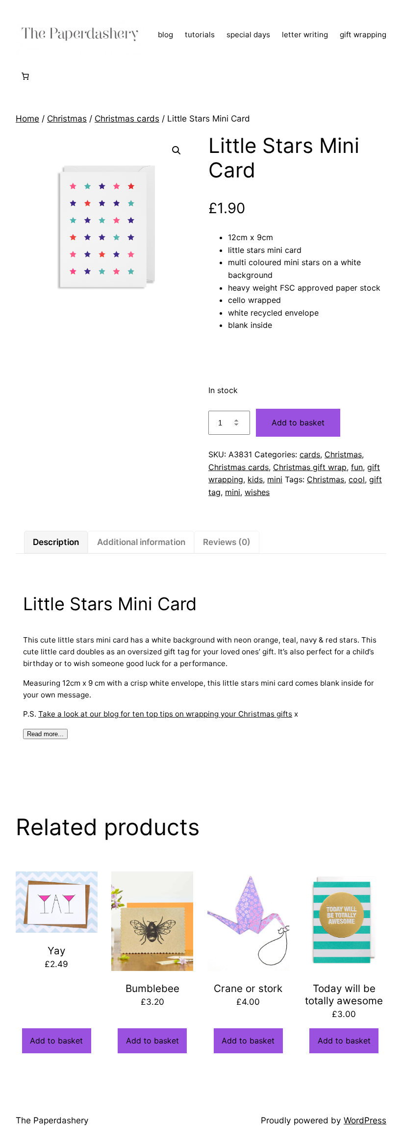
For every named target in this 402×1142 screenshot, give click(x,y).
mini (274, 479)
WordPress (365, 1120)
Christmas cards (127, 118)
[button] (176, 150)
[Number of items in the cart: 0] (25, 76)
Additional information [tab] (141, 542)
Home (27, 118)
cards (310, 454)
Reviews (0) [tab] (227, 542)
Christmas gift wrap (310, 467)
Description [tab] (56, 542)
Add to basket (298, 422)
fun (357, 467)
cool (357, 479)
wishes (257, 492)
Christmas (67, 118)
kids (255, 479)
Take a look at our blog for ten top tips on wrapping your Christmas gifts (165, 714)
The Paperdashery (52, 1120)
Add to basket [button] (56, 1040)
